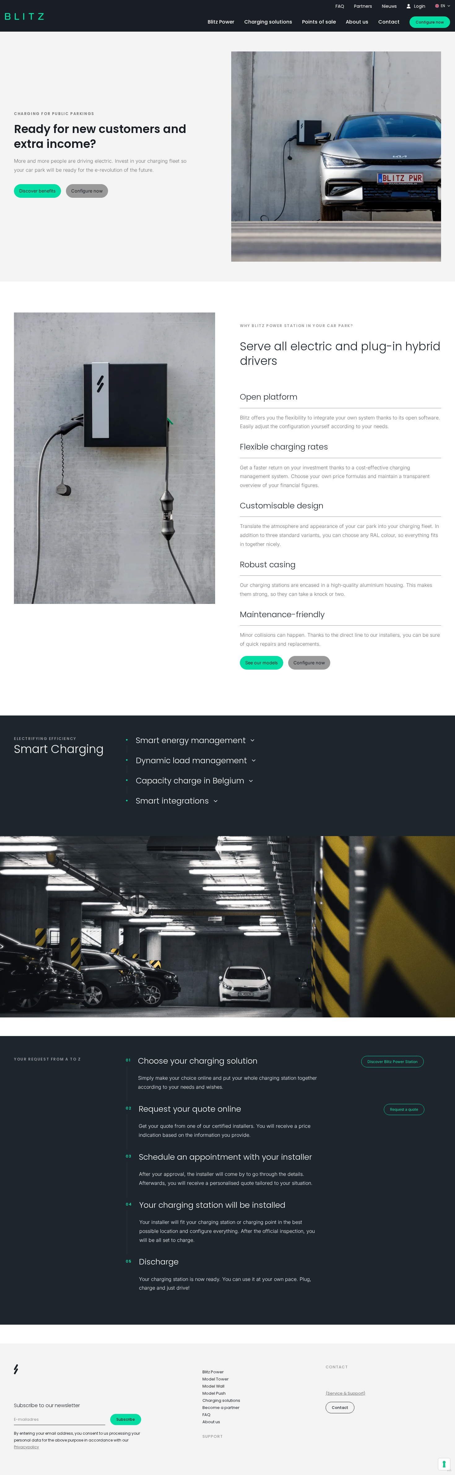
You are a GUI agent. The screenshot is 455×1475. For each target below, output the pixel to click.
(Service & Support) (345, 1393)
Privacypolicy (26, 1447)
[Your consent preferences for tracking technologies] (444, 1464)
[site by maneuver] (449, 1470)
